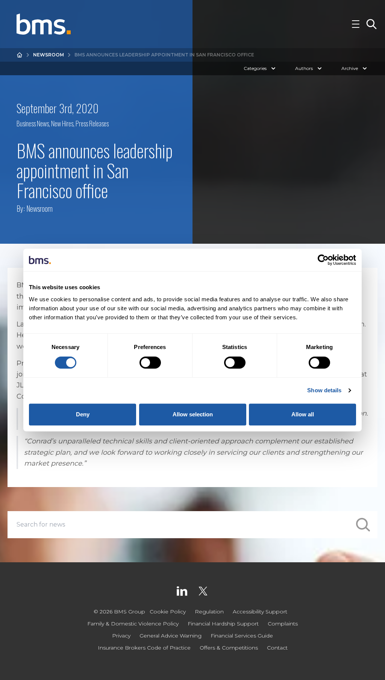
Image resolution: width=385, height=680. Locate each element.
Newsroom (48, 55)
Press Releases (92, 123)
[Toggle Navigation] (355, 24)
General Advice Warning (170, 635)
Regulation (209, 611)
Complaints (283, 623)
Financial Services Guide (242, 635)
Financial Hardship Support (223, 623)
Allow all (302, 414)
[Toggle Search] (371, 24)
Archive (349, 68)
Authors (304, 68)
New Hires (62, 123)
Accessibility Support (260, 611)
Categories (255, 68)
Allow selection (193, 414)
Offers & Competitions (229, 647)
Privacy (121, 635)
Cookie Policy (168, 611)
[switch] (150, 363)
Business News (33, 123)
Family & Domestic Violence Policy (133, 623)
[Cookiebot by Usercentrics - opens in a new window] (323, 260)
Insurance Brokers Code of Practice (144, 647)
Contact (277, 647)
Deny (82, 414)
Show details (324, 390)
